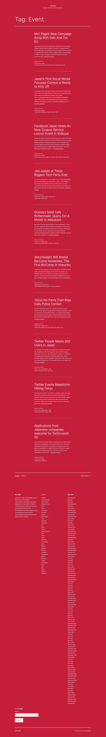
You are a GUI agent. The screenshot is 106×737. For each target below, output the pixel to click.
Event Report (45, 369)
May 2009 (70, 663)
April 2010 (70, 640)
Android (43, 497)
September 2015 (72, 516)
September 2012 (72, 579)
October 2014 (71, 535)
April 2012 (70, 590)
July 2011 (70, 608)
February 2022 (71, 497)
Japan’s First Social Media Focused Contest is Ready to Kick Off (52, 82)
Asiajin (53, 6)
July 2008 (70, 684)
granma (43, 243)
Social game (44, 554)
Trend (42, 564)
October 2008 (71, 678)
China (42, 508)
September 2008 (72, 680)
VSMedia (43, 573)
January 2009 (71, 671)
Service (43, 550)
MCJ (57, 112)
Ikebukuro (51, 243)
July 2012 (70, 583)
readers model (58, 65)
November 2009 (72, 650)
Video (64, 65)
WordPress (88, 730)
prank (58, 327)
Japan (43, 63)
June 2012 (70, 585)
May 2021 (70, 499)
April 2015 (70, 523)
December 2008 (72, 673)
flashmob (43, 327)
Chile (42, 506)
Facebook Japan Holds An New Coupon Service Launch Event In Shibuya (52, 129)
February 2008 (71, 694)
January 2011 (71, 621)
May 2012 (70, 588)
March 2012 (71, 592)
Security (43, 548)
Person (43, 546)
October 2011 (71, 602)
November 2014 (72, 533)
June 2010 (70, 636)
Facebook (47, 157)
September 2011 (72, 604)
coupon (40, 157)
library (43, 537)
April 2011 (70, 615)
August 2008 (71, 682)
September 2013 (72, 554)
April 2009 (70, 665)
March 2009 (71, 667)
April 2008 (70, 690)
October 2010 (71, 627)
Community (40, 370)
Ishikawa (53, 286)
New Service (44, 541)
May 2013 (70, 562)
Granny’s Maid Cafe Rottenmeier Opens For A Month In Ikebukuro (51, 216)
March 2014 (71, 541)
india (42, 518)
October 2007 (71, 703)
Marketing (44, 539)
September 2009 (72, 655)
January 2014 (71, 546)
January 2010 (71, 646)
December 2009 (72, 648)
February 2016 (71, 510)
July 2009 (70, 659)
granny (46, 243)
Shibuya (60, 157)
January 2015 (71, 529)
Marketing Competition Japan (48, 112)
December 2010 (72, 623)
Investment (44, 523)
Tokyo (61, 327)
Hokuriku (48, 286)
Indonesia (43, 520)
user (52, 370)
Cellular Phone (45, 504)
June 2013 (70, 560)
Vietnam (43, 571)
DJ (38, 65)
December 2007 (72, 699)
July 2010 (70, 634)
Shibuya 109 (66, 157)
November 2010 (72, 625)
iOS (42, 525)
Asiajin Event (52, 196)
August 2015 (71, 518)
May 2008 (70, 688)
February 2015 (71, 527)
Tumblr (46, 411)
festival (44, 65)
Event (41, 65)
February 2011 (71, 619)
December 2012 (72, 573)
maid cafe (56, 243)
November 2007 (72, 701)
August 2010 (71, 632)
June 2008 (70, 686)
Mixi (50, 65)
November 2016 (72, 504)
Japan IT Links (45, 531)
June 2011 (70, 611)
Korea (42, 535)
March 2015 (71, 525)
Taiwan (43, 560)
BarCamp (40, 286)
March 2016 (71, 508)
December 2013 (72, 548)
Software (43, 558)
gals (48, 65)
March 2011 (71, 617)
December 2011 (72, 598)
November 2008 (72, 676)
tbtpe (46, 198)
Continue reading (49, 56)
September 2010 (72, 629)
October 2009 (71, 653)
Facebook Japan (54, 157)
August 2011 (71, 606)
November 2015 (72, 512)
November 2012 (72, 575)
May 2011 (70, 613)
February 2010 (71, 644)
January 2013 (71, 571)
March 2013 (71, 567)
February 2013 (71, 569)
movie (53, 65)
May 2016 (70, 506)
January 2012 (71, 596)
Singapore (44, 552)
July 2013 (70, 558)
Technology (44, 562)
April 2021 (70, 502)
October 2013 (71, 552)
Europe (43, 514)
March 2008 (71, 692)
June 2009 (70, 661)
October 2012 (71, 577)
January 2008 (71, 697)
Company (43, 512)
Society (43, 556)
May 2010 (70, 638)
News (46, 241)
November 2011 (72, 600)
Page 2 (23, 476)
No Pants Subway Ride (51, 327)
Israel (42, 527)
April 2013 (70, 564)
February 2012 (71, 594)
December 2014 (72, 531)
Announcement (45, 196)
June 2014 (70, 539)
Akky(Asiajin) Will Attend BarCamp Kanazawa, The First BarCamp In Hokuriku (52, 261)
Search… (17, 711)
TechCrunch (44, 460)
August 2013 (71, 556)
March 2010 (71, 642)
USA (42, 567)
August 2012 (71, 581)
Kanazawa (57, 286)
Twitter (48, 370)
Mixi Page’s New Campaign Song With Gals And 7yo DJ (53, 37)
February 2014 (71, 543)
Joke (42, 533)
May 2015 (70, 520)
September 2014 (72, 537)
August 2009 (71, 657)
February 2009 (71, 669)
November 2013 (72, 550)
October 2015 (71, 514)
